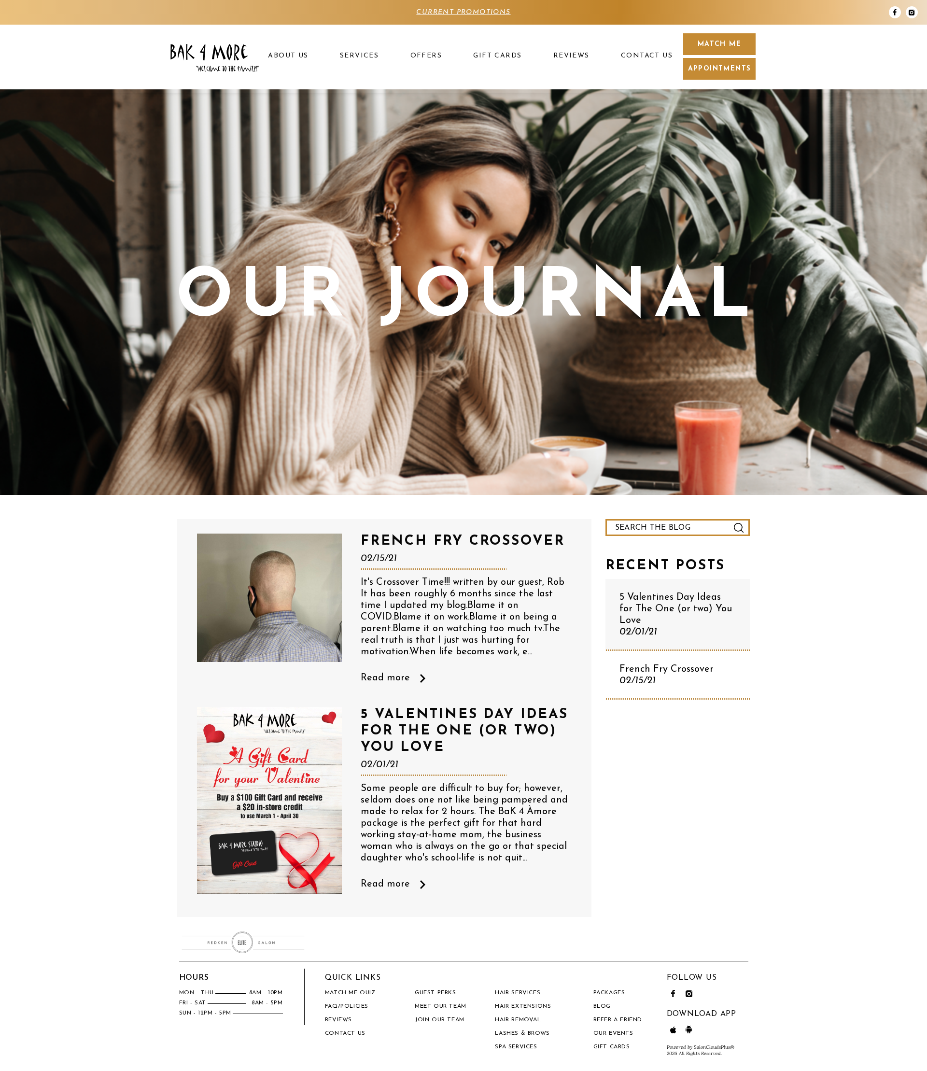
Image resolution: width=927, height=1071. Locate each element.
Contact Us (647, 55)
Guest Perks (435, 993)
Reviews (571, 55)
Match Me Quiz (350, 993)
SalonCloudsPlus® (714, 1047)
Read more (385, 678)
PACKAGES (609, 993)
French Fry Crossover (666, 675)
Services (359, 55)
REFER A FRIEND (617, 1020)
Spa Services (516, 1047)
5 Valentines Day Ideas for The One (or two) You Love (675, 614)
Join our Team (439, 1020)
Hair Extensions (523, 1006)
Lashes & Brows (522, 1033)
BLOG (602, 1006)
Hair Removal (518, 1020)
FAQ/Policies (346, 1006)
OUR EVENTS (613, 1033)
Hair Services (517, 993)
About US (288, 55)
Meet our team (440, 1006)
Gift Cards (497, 55)
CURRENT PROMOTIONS (463, 12)
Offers (426, 55)
